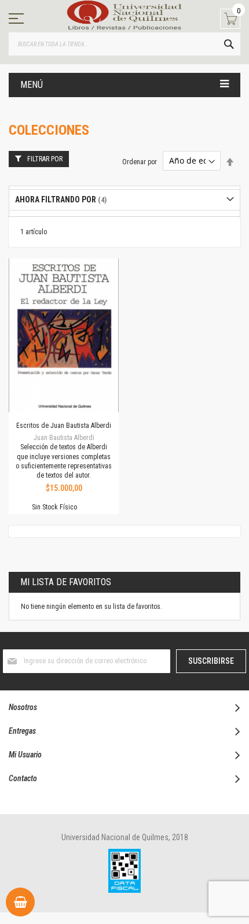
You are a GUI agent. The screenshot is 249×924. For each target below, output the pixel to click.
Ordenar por (139, 161)
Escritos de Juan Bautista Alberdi (63, 426)
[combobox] (124, 44)
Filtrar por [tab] (45, 159)
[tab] (124, 199)
